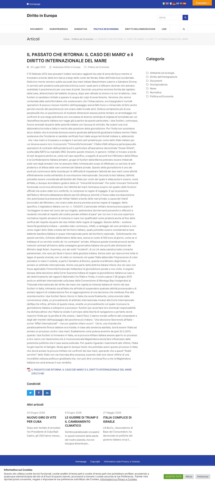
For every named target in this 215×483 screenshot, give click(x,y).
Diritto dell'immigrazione (163, 76)
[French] (170, 3)
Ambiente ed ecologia (162, 72)
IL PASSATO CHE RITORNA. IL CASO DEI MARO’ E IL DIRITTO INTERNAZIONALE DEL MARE (81, 369)
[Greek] (177, 3)
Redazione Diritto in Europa (66, 67)
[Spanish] (184, 3)
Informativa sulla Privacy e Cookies (122, 461)
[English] (167, 3)
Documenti (156, 80)
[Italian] (163, 3)
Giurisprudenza (158, 84)
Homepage (34, 4)
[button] (184, 29)
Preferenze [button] (202, 476)
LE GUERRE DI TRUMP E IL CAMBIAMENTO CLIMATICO (81, 421)
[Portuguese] (181, 3)
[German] (174, 3)
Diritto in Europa (42, 15)
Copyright (95, 461)
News (153, 88)
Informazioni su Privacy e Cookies (118, 479)
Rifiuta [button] (189, 476)
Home (66, 39)
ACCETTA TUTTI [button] (173, 476)
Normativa (155, 92)
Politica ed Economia (82, 39)
